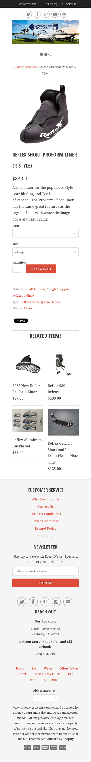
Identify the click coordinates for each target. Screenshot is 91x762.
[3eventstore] (45, 33)
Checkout (68, 4)
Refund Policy (45, 528)
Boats (20, 668)
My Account (27, 4)
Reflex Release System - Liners (41, 302)
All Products (37, 289)
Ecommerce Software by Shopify (51, 739)
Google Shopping (58, 289)
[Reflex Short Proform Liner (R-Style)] (45, 145)
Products (30, 66)
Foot (15, 225)
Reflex (28, 308)
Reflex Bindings (23, 295)
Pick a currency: (45, 690)
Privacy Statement (45, 521)
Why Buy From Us (45, 499)
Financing (45, 536)
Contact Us (45, 506)
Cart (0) (51, 4)
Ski (34, 668)
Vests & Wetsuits (48, 674)
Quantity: (19, 262)
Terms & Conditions (45, 514)
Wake (48, 668)
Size (15, 244)
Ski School (52, 680)
